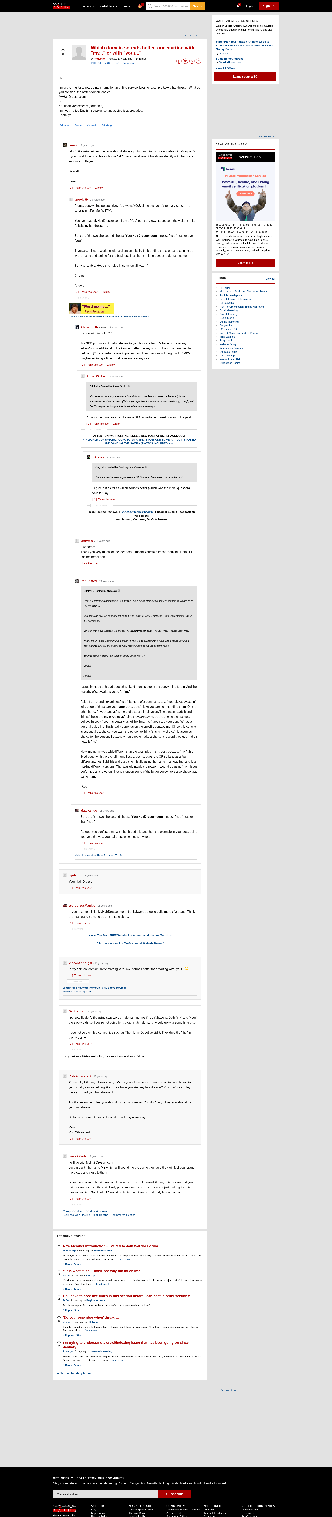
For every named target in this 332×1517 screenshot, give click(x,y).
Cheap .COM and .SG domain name (85, 1211)
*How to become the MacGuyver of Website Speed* (130, 942)
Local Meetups (228, 355)
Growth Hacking (228, 314)
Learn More (245, 262)
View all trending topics (74, 1373)
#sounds (92, 125)
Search (197, 6)
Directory (209, 1509)
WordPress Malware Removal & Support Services (95, 987)
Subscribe (128, 63)
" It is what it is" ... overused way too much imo (101, 1271)
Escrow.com (248, 1513)
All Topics (225, 287)
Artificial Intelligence (231, 295)
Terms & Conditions (215, 1513)
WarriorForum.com (230, 62)
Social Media (227, 317)
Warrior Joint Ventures (232, 348)
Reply (67, 1264)
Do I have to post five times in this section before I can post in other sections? (127, 1296)
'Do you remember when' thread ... (91, 1317)
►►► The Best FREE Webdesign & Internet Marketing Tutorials (130, 935)
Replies (68, 1335)
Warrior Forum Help (230, 359)
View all (270, 278)
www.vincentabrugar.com (78, 991)
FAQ (93, 1509)
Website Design (228, 344)
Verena (223, 53)
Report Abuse (98, 1513)
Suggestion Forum (230, 363)
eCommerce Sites (230, 329)
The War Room (137, 1513)
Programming (227, 340)
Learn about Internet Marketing (183, 1509)
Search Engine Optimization (235, 299)
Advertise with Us (192, 36)
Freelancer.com (250, 1509)
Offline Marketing (229, 321)
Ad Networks (227, 302)
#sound (78, 125)
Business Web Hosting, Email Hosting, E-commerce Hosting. (99, 1214)
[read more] (125, 1259)
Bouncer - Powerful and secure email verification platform (244, 228)
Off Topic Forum (229, 351)
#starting (106, 125)
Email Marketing (229, 310)
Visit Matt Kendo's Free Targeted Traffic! (99, 855)
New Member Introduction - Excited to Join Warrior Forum (110, 1246)
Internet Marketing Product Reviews (239, 333)
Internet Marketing (101, 1351)
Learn (127, 6)
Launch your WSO (245, 76)
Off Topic (91, 1275)
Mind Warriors (227, 336)
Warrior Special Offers (141, 1509)
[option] (245, 209)
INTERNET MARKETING (105, 63)
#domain (65, 125)
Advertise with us (176, 1513)
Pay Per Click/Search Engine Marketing (242, 306)
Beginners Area (103, 1250)
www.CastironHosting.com (137, 512)
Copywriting (226, 325)
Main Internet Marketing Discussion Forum (243, 291)
